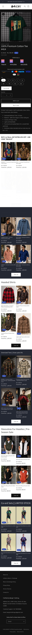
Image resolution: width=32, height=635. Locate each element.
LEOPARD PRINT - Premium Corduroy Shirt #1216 (7, 238)
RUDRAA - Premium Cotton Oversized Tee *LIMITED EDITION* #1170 (8, 380)
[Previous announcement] (3, 1)
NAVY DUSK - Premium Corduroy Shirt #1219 (23, 265)
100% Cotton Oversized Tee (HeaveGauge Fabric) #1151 (7, 408)
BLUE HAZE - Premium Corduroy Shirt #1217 (23, 238)
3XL (9, 83)
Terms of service (20, 631)
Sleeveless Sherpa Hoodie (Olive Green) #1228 (8, 456)
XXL (4, 83)
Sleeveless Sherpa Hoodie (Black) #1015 (8, 486)
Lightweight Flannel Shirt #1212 (23, 337)
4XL (15, 83)
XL (22, 80)
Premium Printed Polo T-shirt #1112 (7, 192)
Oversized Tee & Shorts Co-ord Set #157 (23, 526)
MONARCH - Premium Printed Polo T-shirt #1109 (8, 163)
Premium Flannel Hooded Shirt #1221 (22, 306)
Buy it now (16, 105)
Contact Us (6, 592)
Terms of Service (7, 589)
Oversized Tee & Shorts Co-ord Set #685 (23, 554)
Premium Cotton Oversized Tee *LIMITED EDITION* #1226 (22, 380)
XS (3, 80)
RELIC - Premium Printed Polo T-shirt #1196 (23, 163)
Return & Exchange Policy (9, 581)
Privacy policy (13, 631)
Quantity (3, 92)
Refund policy (26, 629)
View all (16, 204)
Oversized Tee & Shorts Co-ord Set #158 (8, 526)
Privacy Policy (6, 585)
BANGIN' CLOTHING (10, 629)
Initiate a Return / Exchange (10, 578)
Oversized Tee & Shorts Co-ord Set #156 (8, 553)
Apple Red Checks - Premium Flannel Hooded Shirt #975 (7, 306)
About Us (5, 574)
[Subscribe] (23, 621)
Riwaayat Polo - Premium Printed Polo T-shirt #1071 (23, 195)
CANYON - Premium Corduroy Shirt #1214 (8, 265)
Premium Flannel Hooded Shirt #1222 (7, 334)
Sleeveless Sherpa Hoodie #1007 (23, 459)
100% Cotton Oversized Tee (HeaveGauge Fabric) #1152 (22, 412)
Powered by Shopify (18, 629)
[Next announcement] (29, 1)
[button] (3, 6)
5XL (21, 83)
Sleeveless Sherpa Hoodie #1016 (23, 485)
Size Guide (6, 88)
